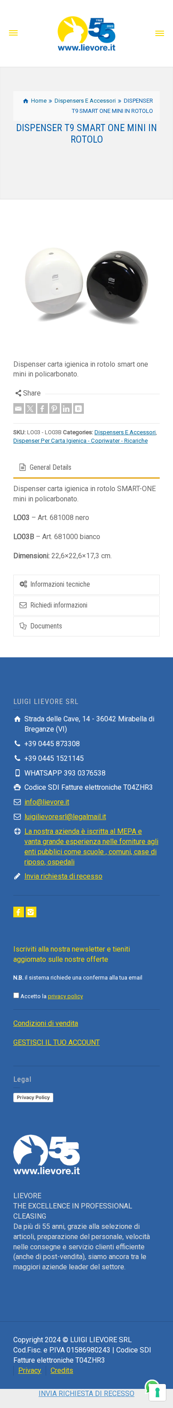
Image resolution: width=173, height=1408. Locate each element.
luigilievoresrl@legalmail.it (65, 816)
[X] (30, 408)
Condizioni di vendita (45, 1023)
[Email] (18, 408)
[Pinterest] (54, 408)
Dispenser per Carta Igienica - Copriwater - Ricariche (80, 440)
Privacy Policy (33, 1097)
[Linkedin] (66, 408)
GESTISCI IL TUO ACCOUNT (56, 1042)
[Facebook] (42, 408)
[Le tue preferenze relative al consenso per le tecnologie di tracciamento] (157, 1392)
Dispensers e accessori (125, 432)
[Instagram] (31, 912)
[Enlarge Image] (86, 286)
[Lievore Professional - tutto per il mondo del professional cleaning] (86, 32)
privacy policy (65, 996)
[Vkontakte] (78, 408)
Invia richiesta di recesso (63, 876)
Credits (62, 1370)
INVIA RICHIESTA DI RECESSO (86, 1393)
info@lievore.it (46, 802)
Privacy (29, 1370)
